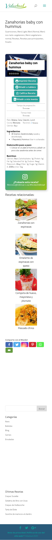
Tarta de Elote (11, 509)
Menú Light (22, 31)
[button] (10, 73)
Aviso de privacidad (16, 532)
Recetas (15, 38)
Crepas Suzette (11, 496)
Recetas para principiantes (31, 38)
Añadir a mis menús (27, 99)
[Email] (9, 350)
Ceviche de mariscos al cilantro (18, 513)
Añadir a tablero (27, 87)
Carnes (8, 434)
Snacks (8, 41)
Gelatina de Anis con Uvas (16, 500)
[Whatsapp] (40, 344)
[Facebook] (9, 344)
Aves (7, 421)
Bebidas (8, 425)
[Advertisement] (26, 377)
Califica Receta (27, 93)
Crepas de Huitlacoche (14, 504)
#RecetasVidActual (37, 184)
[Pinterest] (32, 344)
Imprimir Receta (27, 81)
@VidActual (19, 184)
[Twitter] (17, 344)
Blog (7, 430)
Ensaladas (9, 439)
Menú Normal (33, 31)
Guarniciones (11, 31)
